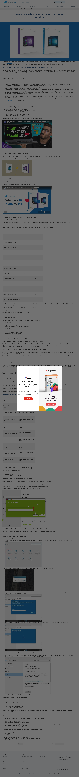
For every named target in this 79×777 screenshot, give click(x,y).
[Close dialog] (61, 366)
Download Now (28, 398)
